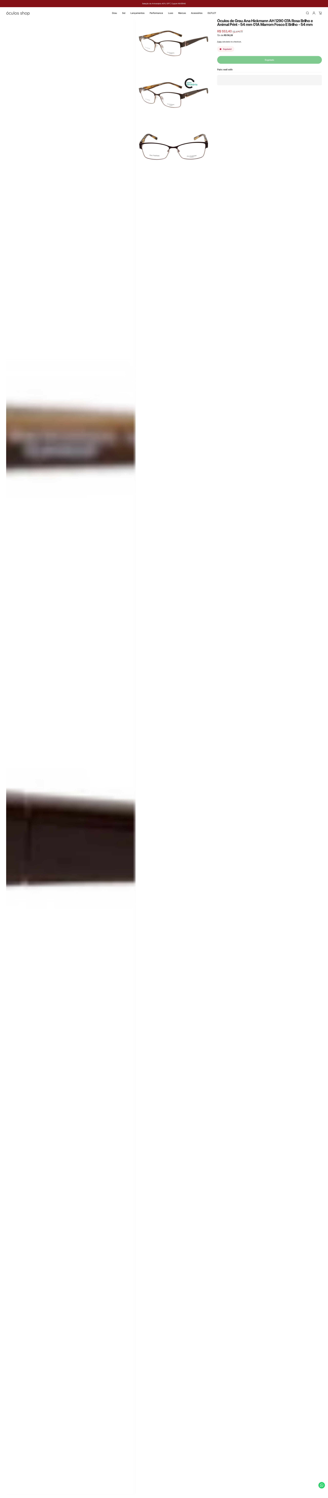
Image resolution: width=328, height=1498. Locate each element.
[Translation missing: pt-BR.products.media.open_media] (71, 757)
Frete (219, 42)
